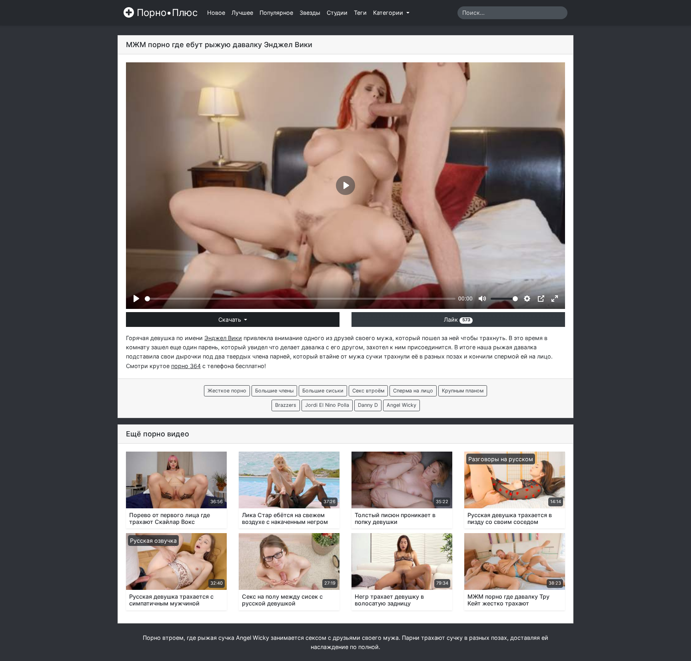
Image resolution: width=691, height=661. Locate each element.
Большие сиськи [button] (323, 391)
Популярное (276, 12)
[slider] (300, 299)
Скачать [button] (230, 319)
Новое (216, 12)
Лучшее (242, 12)
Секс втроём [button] (368, 391)
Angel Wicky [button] (401, 405)
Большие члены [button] (274, 391)
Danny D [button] (368, 405)
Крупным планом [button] (462, 391)
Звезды (310, 12)
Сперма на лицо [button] (413, 391)
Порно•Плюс (166, 12)
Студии (337, 12)
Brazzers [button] (285, 405)
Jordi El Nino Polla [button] (327, 405)
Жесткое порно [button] (227, 391)
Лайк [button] (457, 319)
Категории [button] (389, 12)
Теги (360, 12)
